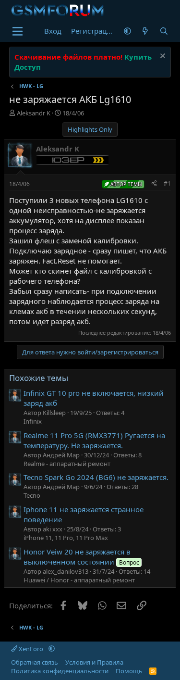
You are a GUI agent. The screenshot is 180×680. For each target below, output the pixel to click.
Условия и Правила (94, 662)
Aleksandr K (33, 113)
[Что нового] (145, 31)
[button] (127, 31)
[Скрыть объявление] (161, 57)
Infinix (33, 421)
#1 (167, 183)
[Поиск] (164, 31)
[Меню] (17, 31)
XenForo (31, 648)
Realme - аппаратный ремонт (67, 463)
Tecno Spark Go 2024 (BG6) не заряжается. (96, 477)
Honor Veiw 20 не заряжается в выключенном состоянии (81, 557)
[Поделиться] (154, 183)
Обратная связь (34, 662)
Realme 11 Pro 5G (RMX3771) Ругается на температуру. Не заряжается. (94, 440)
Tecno (32, 495)
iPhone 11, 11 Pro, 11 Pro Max (66, 537)
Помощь (129, 671)
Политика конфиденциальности (59, 671)
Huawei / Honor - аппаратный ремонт (79, 580)
